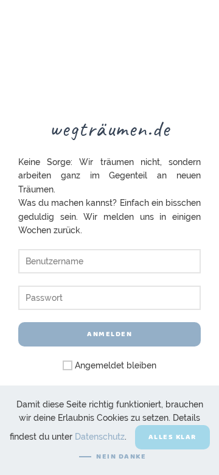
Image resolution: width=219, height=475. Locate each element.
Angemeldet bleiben (114, 365)
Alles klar (172, 437)
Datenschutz (100, 436)
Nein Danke (121, 456)
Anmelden (109, 334)
